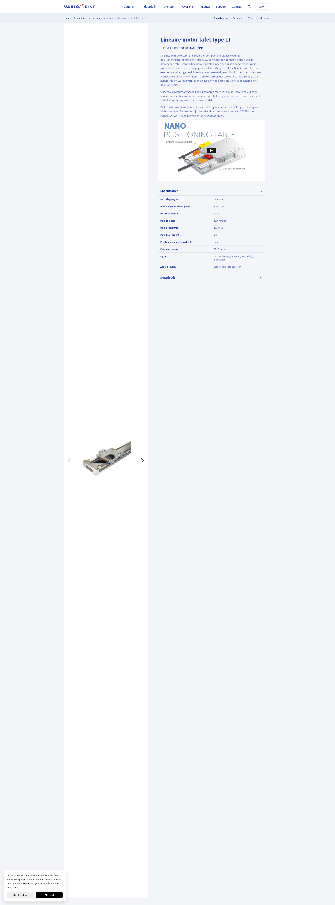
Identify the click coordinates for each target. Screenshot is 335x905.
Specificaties (221, 18)
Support (221, 7)
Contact (237, 7)
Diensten (169, 7)
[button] (263, 7)
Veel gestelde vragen (259, 18)
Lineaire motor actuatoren (101, 18)
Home (67, 18)
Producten (128, 7)
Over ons (188, 7)
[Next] (142, 460)
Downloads (238, 18)
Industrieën (149, 7)
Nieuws (205, 7)
